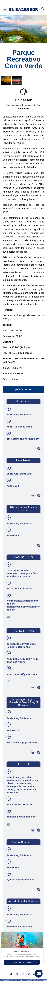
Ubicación (23, 100)
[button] (5, 10)
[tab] (23, 389)
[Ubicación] (23, 91)
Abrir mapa (23, 108)
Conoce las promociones (22, 962)
